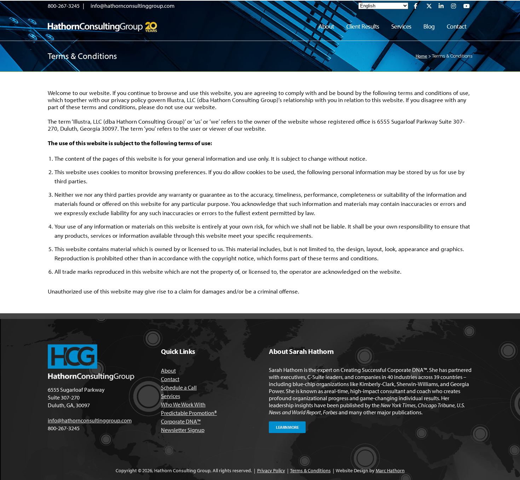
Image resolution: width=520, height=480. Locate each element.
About (168, 370)
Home (421, 56)
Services (170, 395)
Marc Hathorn (390, 470)
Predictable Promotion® (189, 412)
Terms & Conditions (310, 470)
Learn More (287, 427)
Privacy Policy (271, 470)
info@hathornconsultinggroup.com (132, 5)
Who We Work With (183, 404)
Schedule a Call (179, 387)
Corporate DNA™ (181, 421)
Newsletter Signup (182, 429)
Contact (170, 379)
